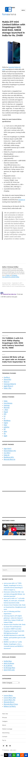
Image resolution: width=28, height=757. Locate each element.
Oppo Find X (7, 448)
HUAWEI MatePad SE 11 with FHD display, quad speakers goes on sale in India (14, 637)
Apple (5, 436)
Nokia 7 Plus (7, 388)
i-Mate (6, 409)
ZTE (9, 284)
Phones (4, 717)
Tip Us (4, 740)
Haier (5, 425)
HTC (5, 414)
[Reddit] (22, 755)
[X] (6, 755)
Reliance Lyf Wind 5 (10, 706)
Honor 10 (6, 381)
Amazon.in (21, 199)
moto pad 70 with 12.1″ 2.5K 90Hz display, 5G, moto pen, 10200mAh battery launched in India (14, 601)
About (4, 725)
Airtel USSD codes (9, 670)
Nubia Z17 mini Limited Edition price (15, 286)
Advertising (5, 732)
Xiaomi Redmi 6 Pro (10, 451)
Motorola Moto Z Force (11, 704)
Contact (4, 736)
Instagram (14, 275)
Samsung (6, 405)
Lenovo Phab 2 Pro (9, 700)
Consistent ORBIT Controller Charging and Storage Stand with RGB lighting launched (14, 631)
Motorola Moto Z (9, 702)
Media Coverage (7, 729)
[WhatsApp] (14, 755)
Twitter (8, 275)
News (6, 284)
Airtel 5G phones (9, 663)
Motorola (6, 407)
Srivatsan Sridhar (6, 283)
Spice (5, 431)
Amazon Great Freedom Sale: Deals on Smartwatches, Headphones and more (15, 607)
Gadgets (4, 721)
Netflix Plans (8, 661)
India (3, 284)
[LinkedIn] (18, 755)
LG (4, 416)
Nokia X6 (6, 455)
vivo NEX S (7, 453)
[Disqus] (14, 310)
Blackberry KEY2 (9, 457)
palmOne (6, 427)
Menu (23, 10)
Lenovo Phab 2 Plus (10, 697)
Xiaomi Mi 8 (7, 379)
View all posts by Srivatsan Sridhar (10, 277)
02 (4, 418)
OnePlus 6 (7, 377)
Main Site (5, 713)
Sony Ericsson (8, 403)
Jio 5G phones (8, 665)
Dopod (6, 412)
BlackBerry (7, 420)
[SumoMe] (26, 755)
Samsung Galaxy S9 (10, 384)
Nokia (5, 401)
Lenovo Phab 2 (8, 695)
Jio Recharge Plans (9, 667)
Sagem (6, 422)
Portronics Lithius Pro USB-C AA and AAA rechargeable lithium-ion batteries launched (14, 594)
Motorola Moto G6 (9, 459)
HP (5, 429)
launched (11, 67)
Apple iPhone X (8, 386)
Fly (5, 433)
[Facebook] (10, 755)
